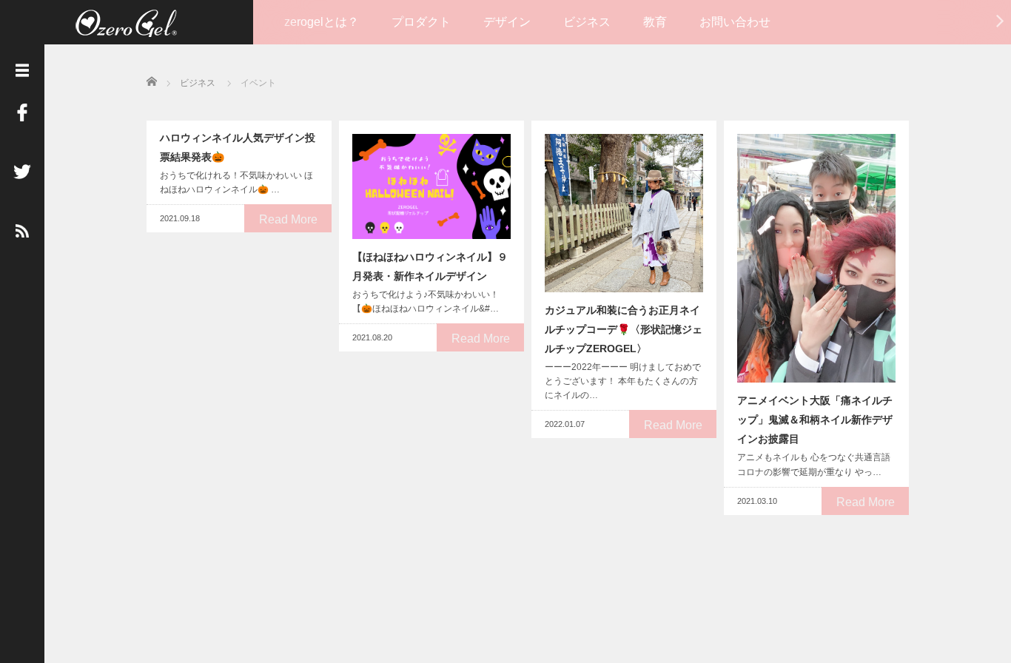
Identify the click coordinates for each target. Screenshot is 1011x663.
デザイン (507, 22)
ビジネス (587, 22)
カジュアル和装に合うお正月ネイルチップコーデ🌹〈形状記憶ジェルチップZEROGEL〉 (623, 329)
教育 (655, 22)
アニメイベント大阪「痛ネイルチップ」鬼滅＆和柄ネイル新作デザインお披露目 (815, 419)
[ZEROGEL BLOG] (126, 24)
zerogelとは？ (321, 22)
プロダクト (421, 22)
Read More (288, 219)
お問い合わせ (734, 22)
